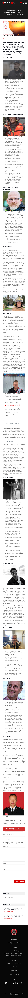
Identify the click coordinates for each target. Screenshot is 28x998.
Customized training (14, 950)
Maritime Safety (19, 953)
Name (5, 863)
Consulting (9, 955)
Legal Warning (9, 963)
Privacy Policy (13, 966)
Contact (9, 942)
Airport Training (17, 955)
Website (5, 875)
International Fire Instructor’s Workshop (14, 829)
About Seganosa (16, 942)
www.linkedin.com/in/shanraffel (12, 418)
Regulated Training (8, 953)
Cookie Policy (18, 963)
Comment (6, 846)
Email (4, 869)
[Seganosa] (14, 3)
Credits (16, 994)
